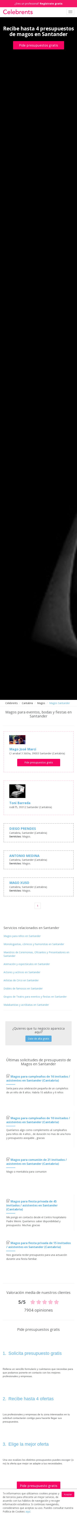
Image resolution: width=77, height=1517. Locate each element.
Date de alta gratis (38, 1038)
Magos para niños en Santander (22, 936)
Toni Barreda (19, 803)
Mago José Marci (22, 749)
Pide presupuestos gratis (38, 45)
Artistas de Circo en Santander (21, 980)
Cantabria (27, 703)
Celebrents (11, 703)
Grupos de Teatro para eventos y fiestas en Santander (35, 996)
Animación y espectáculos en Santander (27, 964)
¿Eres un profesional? (38, 3)
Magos (41, 703)
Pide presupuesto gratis (38, 1486)
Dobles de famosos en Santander (23, 988)
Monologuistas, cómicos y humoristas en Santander (34, 944)
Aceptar (68, 1494)
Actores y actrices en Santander (22, 972)
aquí (27, 1511)
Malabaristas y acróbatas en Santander (26, 1004)
